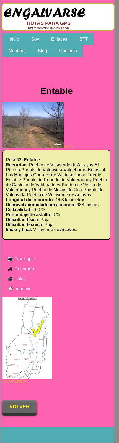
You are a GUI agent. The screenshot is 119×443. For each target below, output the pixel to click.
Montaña (17, 50)
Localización (14, 381)
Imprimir (22, 288)
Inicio (14, 39)
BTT (83, 39)
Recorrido (24, 268)
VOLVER (19, 406)
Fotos (20, 278)
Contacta (68, 50)
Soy (35, 39)
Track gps (24, 258)
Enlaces (59, 39)
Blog (42, 50)
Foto (68, 146)
